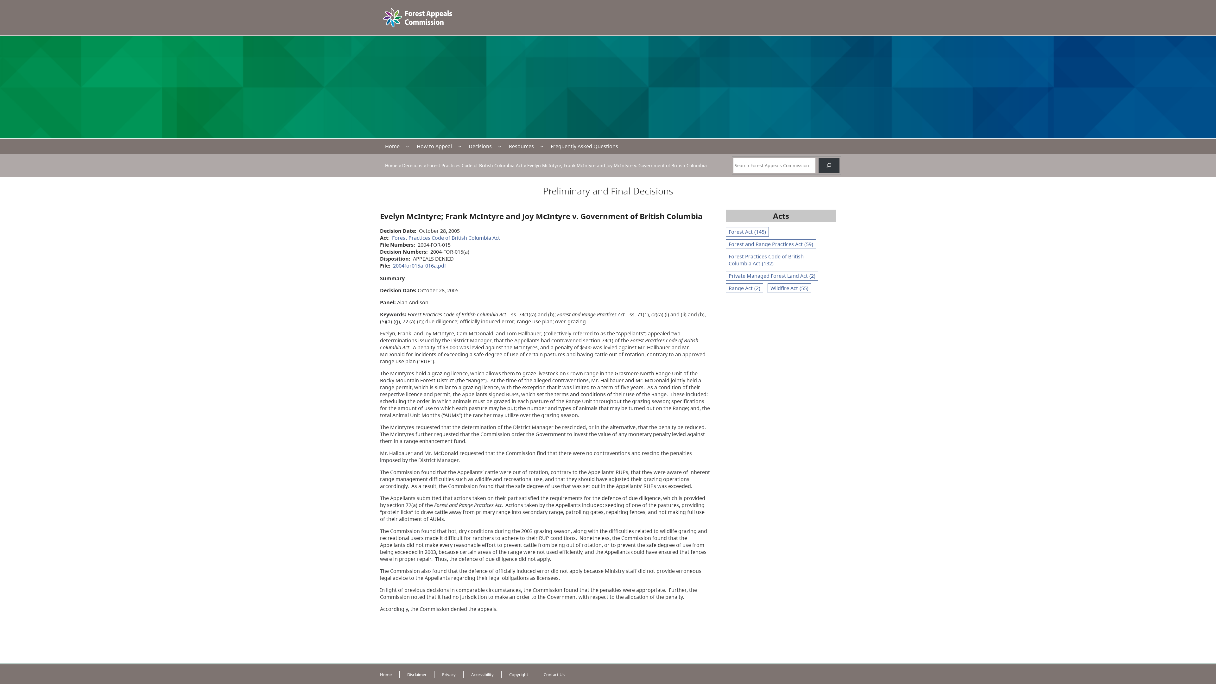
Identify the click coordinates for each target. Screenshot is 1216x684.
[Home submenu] (407, 146)
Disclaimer (417, 674)
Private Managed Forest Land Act (772, 275)
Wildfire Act (789, 288)
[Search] (829, 165)
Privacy (449, 674)
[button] (1200, 558)
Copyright (518, 674)
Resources (521, 146)
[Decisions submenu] (499, 146)
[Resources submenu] (541, 146)
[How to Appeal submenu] (459, 146)
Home (392, 146)
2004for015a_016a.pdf (419, 265)
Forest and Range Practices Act (771, 244)
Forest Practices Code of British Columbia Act (474, 165)
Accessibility (482, 674)
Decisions (480, 146)
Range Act (744, 288)
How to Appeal (434, 146)
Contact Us (554, 674)
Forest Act (747, 231)
